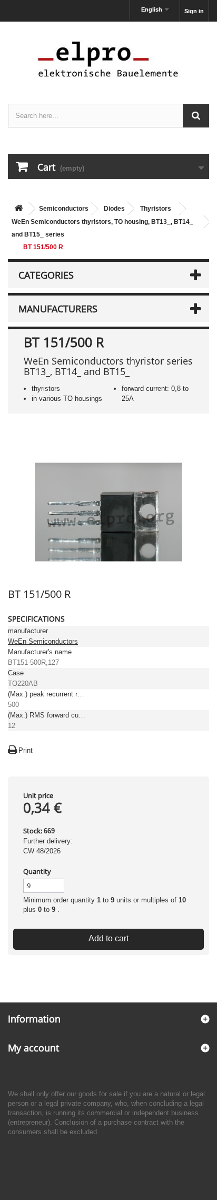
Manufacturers (57, 308)
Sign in (194, 11)
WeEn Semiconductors (43, 641)
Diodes (114, 208)
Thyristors (155, 208)
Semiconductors (63, 208)
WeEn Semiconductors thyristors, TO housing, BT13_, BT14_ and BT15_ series (102, 228)
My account (33, 1047)
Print (25, 750)
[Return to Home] (18, 208)
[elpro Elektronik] (108, 58)
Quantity (37, 871)
